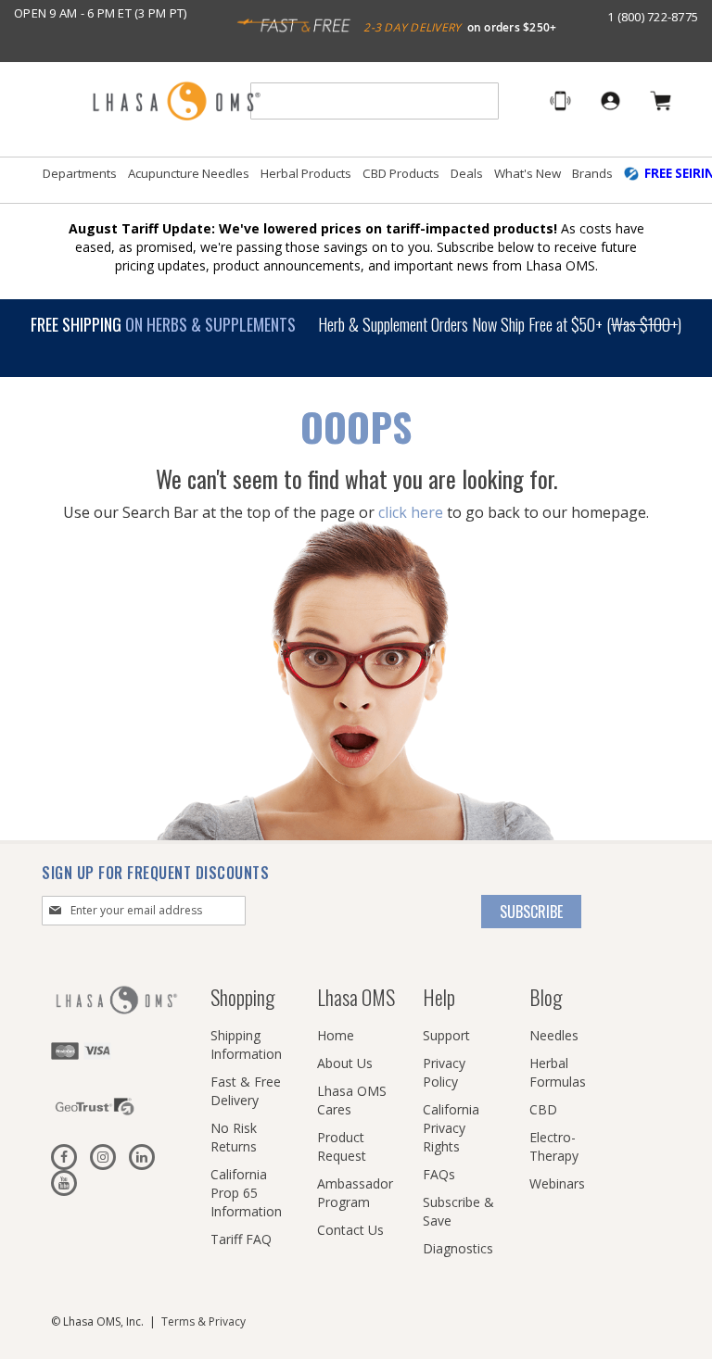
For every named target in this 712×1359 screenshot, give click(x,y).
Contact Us (350, 1230)
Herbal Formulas (557, 1072)
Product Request (341, 1146)
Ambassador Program (355, 1193)
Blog (545, 997)
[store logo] (176, 102)
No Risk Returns (233, 1137)
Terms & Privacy (203, 1321)
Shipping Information (246, 1044)
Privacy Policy (444, 1072)
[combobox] (374, 101)
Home (335, 1035)
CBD (543, 1109)
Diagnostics (458, 1248)
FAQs (439, 1174)
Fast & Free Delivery (245, 1091)
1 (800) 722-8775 (652, 16)
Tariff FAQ (241, 1239)
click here (410, 512)
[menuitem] (79, 173)
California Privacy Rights (451, 1128)
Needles (553, 1035)
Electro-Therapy (553, 1146)
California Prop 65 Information (246, 1192)
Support (446, 1035)
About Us (345, 1063)
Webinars (557, 1183)
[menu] (356, 180)
